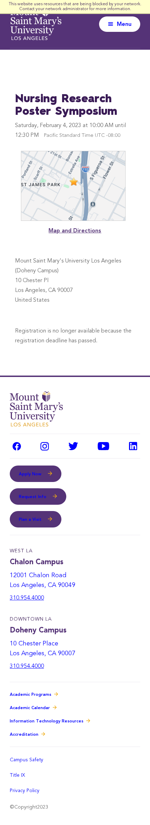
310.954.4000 (27, 598)
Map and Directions (74, 231)
